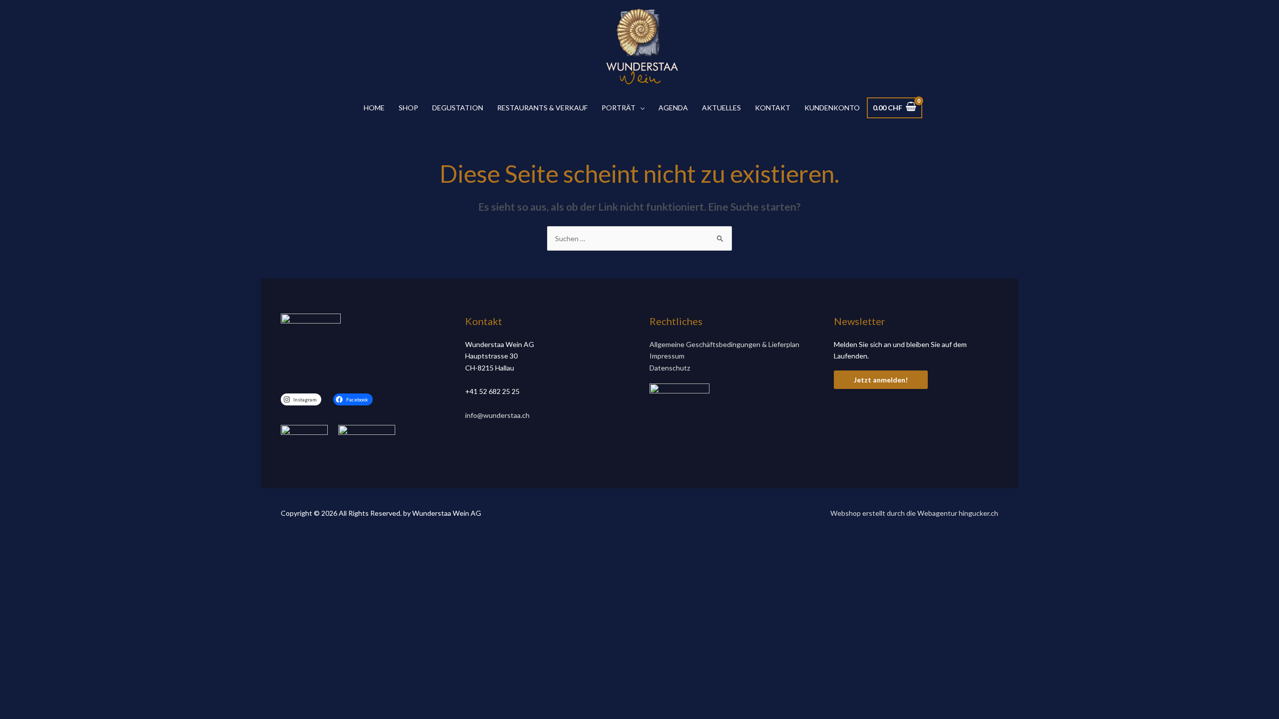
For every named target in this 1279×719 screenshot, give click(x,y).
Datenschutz (669, 367)
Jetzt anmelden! (881, 379)
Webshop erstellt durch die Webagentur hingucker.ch (914, 513)
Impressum (666, 356)
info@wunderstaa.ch (497, 415)
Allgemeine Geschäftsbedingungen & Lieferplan (724, 344)
